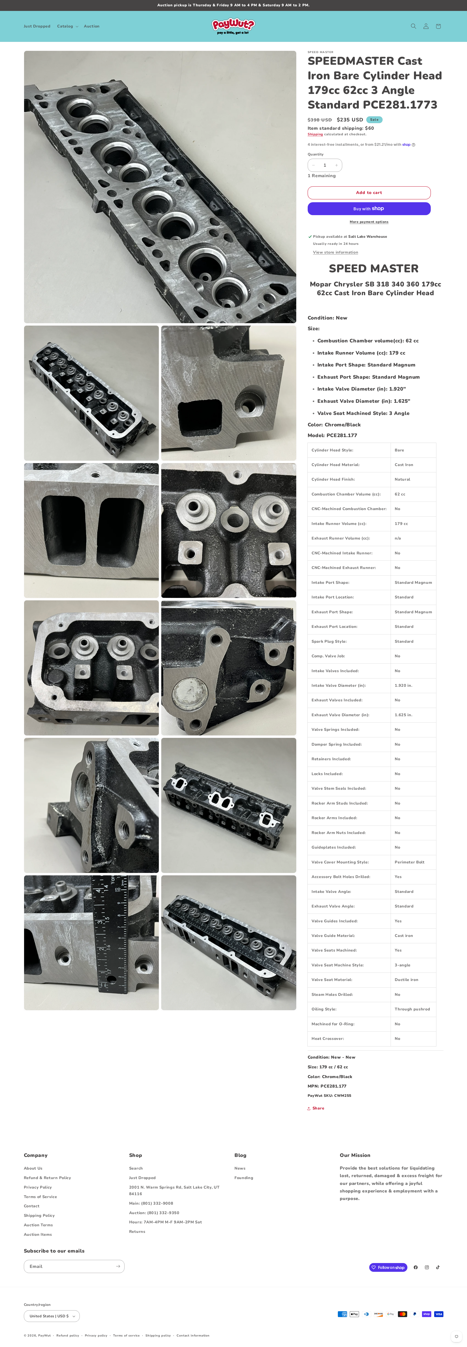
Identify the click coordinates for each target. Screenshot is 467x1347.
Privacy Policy (38, 1187)
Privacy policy (96, 1335)
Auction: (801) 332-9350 (154, 1212)
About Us (33, 1168)
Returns (137, 1231)
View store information (335, 252)
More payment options (369, 222)
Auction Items (38, 1234)
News (240, 1168)
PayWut (44, 1335)
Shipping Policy (39, 1215)
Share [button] (318, 1108)
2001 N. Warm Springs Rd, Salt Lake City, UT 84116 (174, 1190)
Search (136, 1168)
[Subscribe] (118, 1266)
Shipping (315, 134)
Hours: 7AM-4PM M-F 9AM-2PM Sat (165, 1222)
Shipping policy (158, 1335)
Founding (243, 1178)
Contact (32, 1206)
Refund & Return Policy (47, 1178)
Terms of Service (40, 1196)
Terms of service (126, 1335)
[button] (67, 26)
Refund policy (67, 1335)
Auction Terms (38, 1225)
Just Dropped (142, 1178)
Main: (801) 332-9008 (151, 1203)
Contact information (193, 1335)
